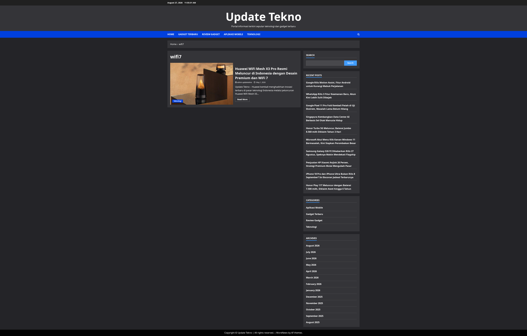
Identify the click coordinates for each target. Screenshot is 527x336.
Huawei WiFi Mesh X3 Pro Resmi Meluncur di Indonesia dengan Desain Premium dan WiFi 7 (201, 84)
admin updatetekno (244, 82)
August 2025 (312, 322)
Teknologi (253, 34)
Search (310, 55)
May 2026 (311, 264)
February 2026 (313, 284)
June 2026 (311, 258)
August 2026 (312, 245)
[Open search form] (359, 34)
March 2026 (312, 277)
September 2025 (314, 315)
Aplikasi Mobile (233, 34)
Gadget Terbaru (188, 34)
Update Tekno (264, 16)
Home (170, 34)
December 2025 (314, 296)
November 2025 (314, 303)
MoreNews (282, 332)
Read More (243, 100)
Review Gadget (211, 34)
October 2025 (313, 309)
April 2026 (311, 271)
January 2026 (313, 290)
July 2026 (311, 252)
